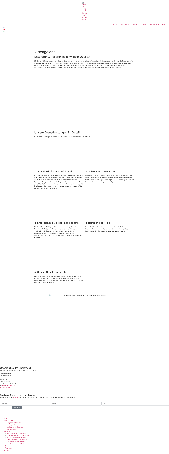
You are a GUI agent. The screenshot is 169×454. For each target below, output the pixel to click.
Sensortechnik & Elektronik (16, 442)
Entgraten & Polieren (14, 423)
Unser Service (125, 24)
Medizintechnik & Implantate (16, 433)
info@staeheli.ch (5, 387)
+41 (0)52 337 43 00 (8, 385)
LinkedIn (15, 397)
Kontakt (164, 24)
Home (115, 24)
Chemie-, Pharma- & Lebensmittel (18, 435)
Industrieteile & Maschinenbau (17, 437)
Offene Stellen (154, 24)
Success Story (12, 429)
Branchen (136, 24)
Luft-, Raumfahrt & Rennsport (17, 439)
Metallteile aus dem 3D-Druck (17, 444)
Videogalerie (11, 425)
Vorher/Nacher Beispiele (15, 427)
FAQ (144, 24)
